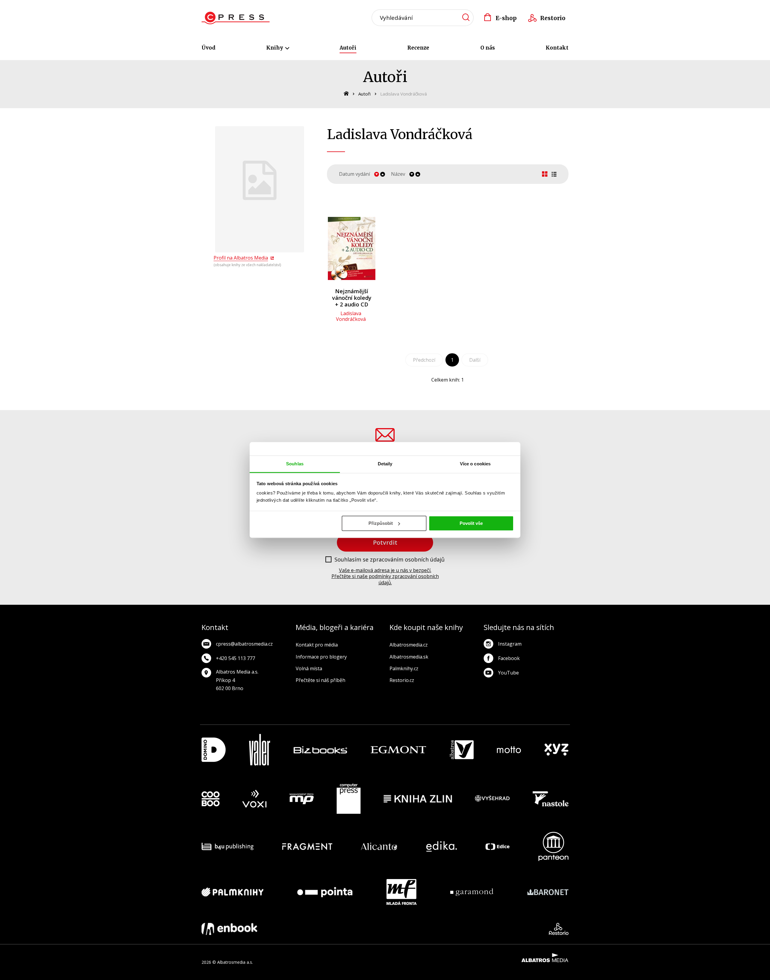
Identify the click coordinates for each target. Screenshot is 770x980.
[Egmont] (398, 750)
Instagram (510, 644)
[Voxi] (254, 799)
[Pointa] (325, 892)
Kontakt (557, 47)
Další (474, 360)
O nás (487, 47)
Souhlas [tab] (294, 463)
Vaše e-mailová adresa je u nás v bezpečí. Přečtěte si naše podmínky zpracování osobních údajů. (385, 576)
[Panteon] (553, 846)
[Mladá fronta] (401, 892)
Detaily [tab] (385, 463)
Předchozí (424, 360)
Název (398, 174)
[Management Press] (302, 799)
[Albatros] (462, 750)
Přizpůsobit (380, 523)
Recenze (418, 47)
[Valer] (259, 750)
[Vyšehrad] (492, 799)
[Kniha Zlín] (417, 799)
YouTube (508, 672)
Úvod (208, 47)
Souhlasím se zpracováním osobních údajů (389, 559)
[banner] (236, 18)
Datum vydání (354, 174)
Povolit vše (471, 523)
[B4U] (227, 846)
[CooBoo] (210, 799)
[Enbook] (229, 929)
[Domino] (213, 750)
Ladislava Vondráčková (351, 316)
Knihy (275, 47)
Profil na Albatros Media (241, 257)
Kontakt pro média (317, 644)
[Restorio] (559, 929)
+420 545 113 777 (235, 658)
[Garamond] (471, 892)
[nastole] (551, 799)
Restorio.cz (402, 680)
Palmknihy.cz (404, 668)
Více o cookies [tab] (475, 463)
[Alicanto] (379, 846)
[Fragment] (307, 846)
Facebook (509, 658)
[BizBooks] (320, 750)
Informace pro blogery (321, 656)
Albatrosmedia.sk (409, 656)
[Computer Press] (349, 799)
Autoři (348, 47)
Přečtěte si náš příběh (320, 680)
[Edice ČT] (497, 846)
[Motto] (509, 750)
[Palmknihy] (232, 892)
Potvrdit (385, 542)
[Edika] (441, 846)
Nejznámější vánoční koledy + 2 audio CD (351, 298)
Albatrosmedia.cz (409, 644)
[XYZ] (556, 750)
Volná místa (309, 668)
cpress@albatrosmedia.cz (244, 644)
